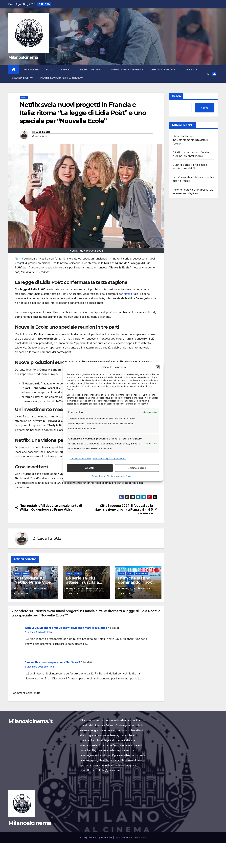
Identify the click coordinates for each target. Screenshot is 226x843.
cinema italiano (90, 69)
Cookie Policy (98, 476)
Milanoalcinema (23, 57)
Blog (50, 69)
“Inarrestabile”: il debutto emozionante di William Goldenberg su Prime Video (51, 507)
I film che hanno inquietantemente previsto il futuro (190, 140)
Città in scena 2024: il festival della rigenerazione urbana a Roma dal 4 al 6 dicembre (124, 509)
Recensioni (31, 69)
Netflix (19, 258)
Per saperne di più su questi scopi (109, 458)
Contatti (189, 69)
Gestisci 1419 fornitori (80, 458)
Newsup (125, 837)
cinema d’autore (162, 69)
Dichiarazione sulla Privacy (120, 476)
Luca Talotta (43, 131)
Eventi (65, 69)
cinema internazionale (126, 69)
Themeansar (139, 837)
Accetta (89, 467)
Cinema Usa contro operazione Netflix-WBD (53, 662)
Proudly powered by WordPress (96, 837)
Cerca (176, 96)
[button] (157, 367)
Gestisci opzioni (137, 467)
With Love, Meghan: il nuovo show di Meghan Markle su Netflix (65, 627)
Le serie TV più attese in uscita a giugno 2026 (82, 582)
